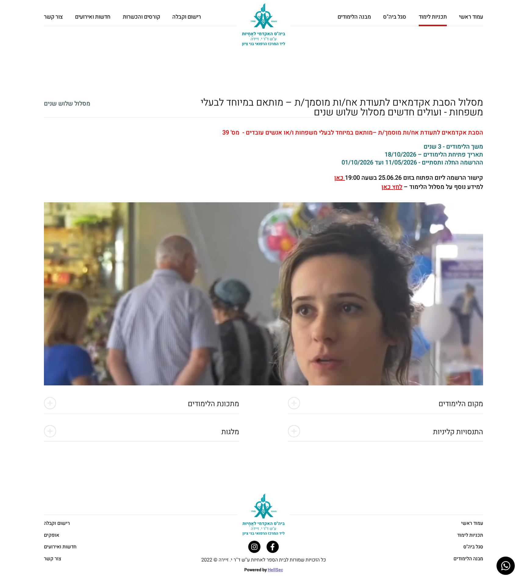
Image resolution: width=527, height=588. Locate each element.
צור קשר (53, 17)
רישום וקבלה (186, 17)
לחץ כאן (392, 186)
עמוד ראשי (471, 17)
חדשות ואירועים (92, 17)
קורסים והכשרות (141, 17)
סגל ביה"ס (394, 17)
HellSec (275, 570)
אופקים (51, 535)
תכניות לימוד (470, 535)
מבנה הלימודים (354, 17)
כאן (339, 177)
